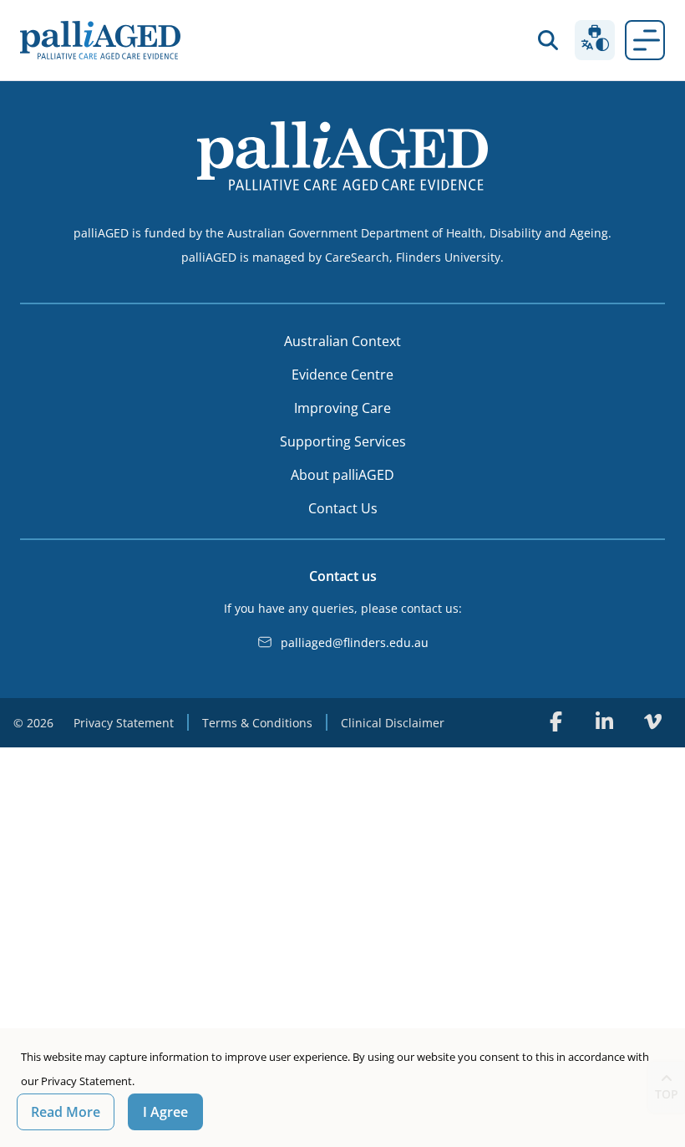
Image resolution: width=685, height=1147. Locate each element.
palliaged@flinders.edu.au (355, 642)
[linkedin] (603, 721)
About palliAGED (342, 475)
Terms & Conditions (257, 723)
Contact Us (343, 508)
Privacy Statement (124, 723)
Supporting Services (343, 441)
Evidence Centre (342, 374)
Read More (65, 1112)
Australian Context (342, 341)
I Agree (165, 1112)
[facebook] (555, 721)
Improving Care (342, 408)
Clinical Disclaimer (392, 723)
